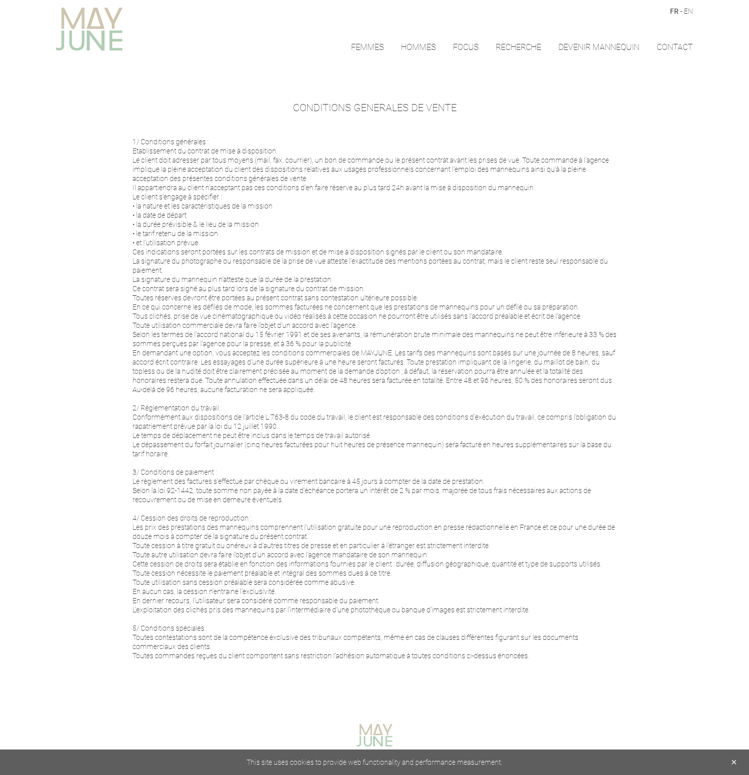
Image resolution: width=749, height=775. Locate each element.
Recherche (518, 46)
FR (674, 11)
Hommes (418, 46)
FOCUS (465, 46)
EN (688, 11)
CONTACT (675, 46)
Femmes (367, 46)
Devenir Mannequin (598, 46)
